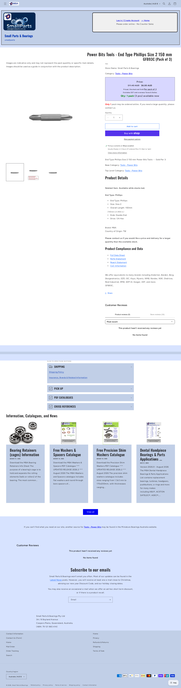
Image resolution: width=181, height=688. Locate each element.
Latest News (56, 580)
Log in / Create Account (127, 20)
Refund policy (35, 685)
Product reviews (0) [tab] (122, 314)
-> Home (145, 20)
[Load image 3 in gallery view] (52, 172)
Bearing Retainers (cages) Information (24, 452)
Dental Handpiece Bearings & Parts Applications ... (153, 454)
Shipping (96, 647)
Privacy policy (48, 685)
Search (9, 655)
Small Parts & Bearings (20, 685)
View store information (117, 153)
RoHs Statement (118, 259)
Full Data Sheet (117, 255)
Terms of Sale (98, 651)
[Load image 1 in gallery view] (15, 172)
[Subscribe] (110, 600)
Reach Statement (118, 262)
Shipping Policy (56, 372)
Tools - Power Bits (123, 73)
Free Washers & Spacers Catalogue (67, 452)
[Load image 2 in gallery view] (34, 172)
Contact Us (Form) (14, 638)
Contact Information (14, 634)
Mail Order (10, 647)
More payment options (132, 139)
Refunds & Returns (101, 642)
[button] (5, 3)
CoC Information (118, 266)
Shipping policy (74, 685)
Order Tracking (12, 651)
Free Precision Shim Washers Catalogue (111, 452)
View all (90, 512)
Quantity (108, 113)
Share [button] (110, 293)
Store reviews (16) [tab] (157, 314)
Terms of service (61, 685)
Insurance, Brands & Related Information (68, 377)
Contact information (90, 685)
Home (8, 642)
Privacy (96, 638)
